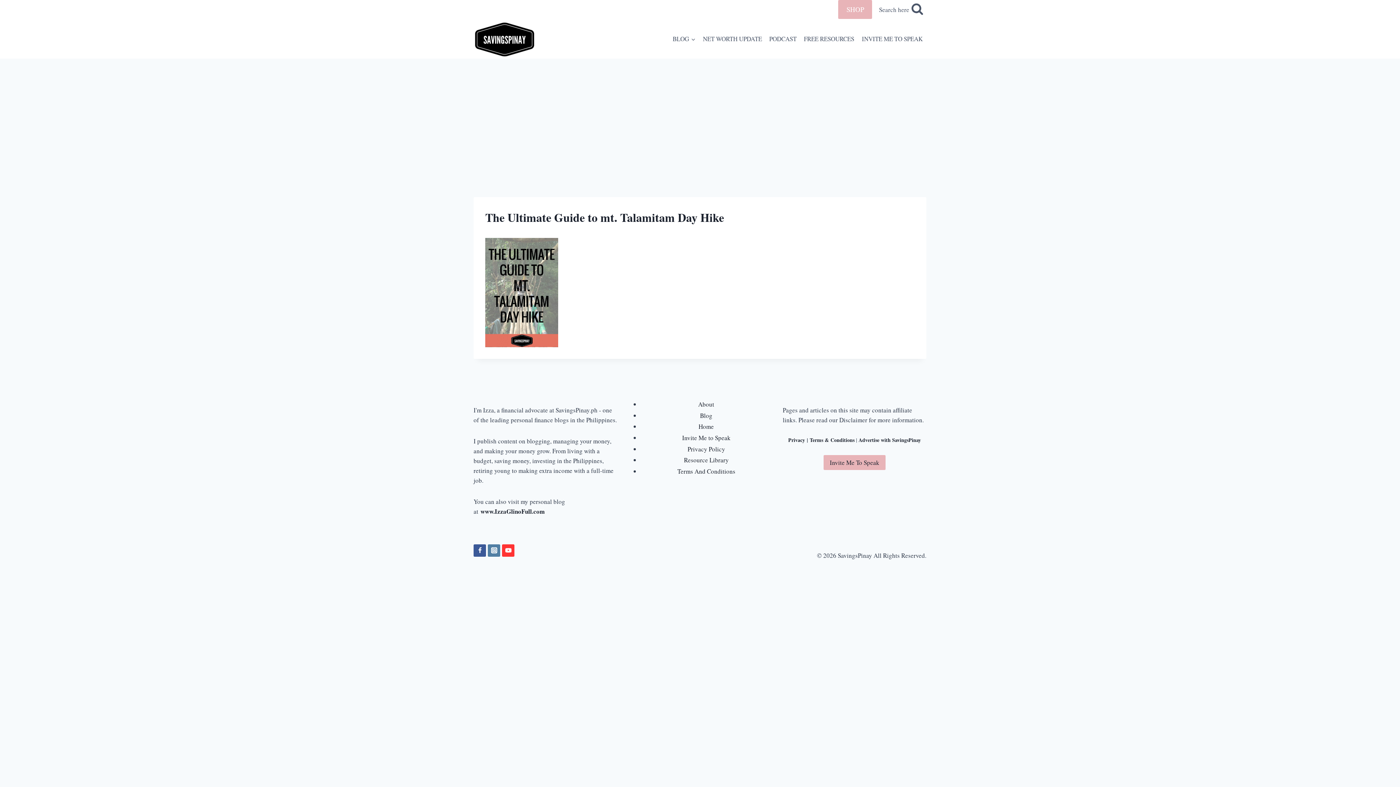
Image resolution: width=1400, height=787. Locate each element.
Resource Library (706, 460)
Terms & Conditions (832, 440)
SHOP (855, 9)
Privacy (796, 440)
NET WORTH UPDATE (732, 39)
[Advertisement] (700, 113)
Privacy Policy (706, 449)
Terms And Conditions (706, 471)
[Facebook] (480, 550)
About (706, 404)
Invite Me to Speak (706, 438)
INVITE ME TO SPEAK (892, 39)
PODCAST (783, 39)
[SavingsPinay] (505, 39)
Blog (706, 415)
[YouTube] (508, 550)
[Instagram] (494, 550)
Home (706, 426)
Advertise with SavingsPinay (890, 440)
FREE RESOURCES (829, 39)
